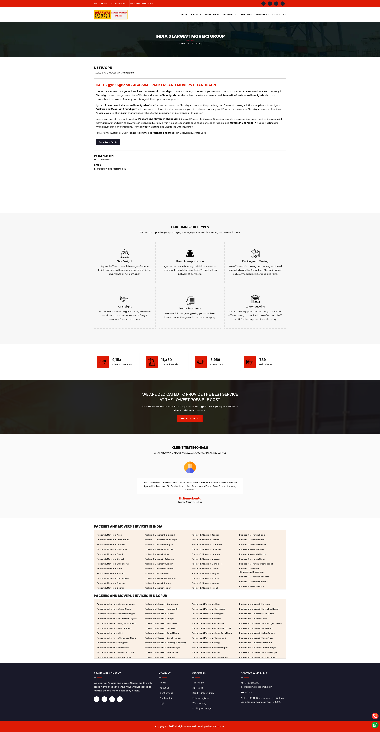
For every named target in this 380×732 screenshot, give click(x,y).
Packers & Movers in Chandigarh (113, 578)
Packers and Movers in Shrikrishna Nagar (259, 609)
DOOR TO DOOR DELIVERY (141, 3)
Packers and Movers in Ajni (109, 633)
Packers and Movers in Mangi (206, 642)
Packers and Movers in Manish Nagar (210, 647)
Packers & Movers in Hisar (156, 573)
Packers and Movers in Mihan (206, 604)
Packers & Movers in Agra (109, 534)
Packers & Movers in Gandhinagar (160, 539)
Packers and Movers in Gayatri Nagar (162, 638)
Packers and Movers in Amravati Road (115, 652)
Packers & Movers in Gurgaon (158, 563)
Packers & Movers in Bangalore (112, 549)
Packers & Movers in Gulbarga (159, 559)
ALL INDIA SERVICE (119, 3)
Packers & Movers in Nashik (205, 587)
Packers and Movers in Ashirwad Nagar (116, 604)
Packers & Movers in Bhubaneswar (113, 563)
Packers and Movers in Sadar (253, 618)
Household (229, 14)
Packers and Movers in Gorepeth (160, 657)
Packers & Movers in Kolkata (205, 539)
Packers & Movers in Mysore (205, 578)
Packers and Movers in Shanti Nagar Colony (260, 623)
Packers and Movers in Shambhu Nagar (258, 652)
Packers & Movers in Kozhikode (207, 544)
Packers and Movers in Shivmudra (255, 642)
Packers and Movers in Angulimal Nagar (116, 623)
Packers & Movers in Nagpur (205, 573)
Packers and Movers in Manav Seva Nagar (212, 633)
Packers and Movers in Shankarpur (256, 628)
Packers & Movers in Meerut (205, 568)
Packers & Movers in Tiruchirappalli (256, 563)
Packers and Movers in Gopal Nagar (161, 633)
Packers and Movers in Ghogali (159, 618)
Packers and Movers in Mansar (206, 618)
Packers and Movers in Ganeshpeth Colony (165, 642)
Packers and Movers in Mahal (206, 652)
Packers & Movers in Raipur (252, 534)
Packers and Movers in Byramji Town (114, 657)
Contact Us (279, 14)
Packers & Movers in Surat (252, 549)
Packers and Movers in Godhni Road (161, 623)
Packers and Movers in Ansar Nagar (114, 609)
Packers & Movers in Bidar (109, 568)
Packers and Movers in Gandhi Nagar (162, 647)
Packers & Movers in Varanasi (253, 581)
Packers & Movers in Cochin (110, 587)
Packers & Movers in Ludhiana (206, 549)
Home (184, 14)
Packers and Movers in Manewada (208, 623)
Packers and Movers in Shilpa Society (257, 633)
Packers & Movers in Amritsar (111, 544)
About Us (196, 14)
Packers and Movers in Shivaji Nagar (256, 638)
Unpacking (246, 14)
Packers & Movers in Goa (156, 554)
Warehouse (262, 14)
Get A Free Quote (108, 142)
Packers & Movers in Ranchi (252, 544)
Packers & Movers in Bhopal (110, 559)
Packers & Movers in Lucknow (206, 554)
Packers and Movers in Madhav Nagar (210, 657)
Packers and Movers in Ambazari (113, 647)
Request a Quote (189, 418)
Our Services (212, 14)
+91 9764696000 (102, 159)
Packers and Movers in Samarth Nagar (258, 657)
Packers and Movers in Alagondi (112, 642)
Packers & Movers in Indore (157, 583)
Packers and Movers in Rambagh (255, 604)
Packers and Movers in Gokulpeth (160, 628)
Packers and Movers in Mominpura (208, 609)
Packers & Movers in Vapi (251, 586)
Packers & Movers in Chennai (111, 583)
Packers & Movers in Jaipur (157, 587)
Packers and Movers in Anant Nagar (114, 628)
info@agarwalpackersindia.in (110, 168)
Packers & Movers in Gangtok (158, 544)
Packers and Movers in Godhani (159, 613)
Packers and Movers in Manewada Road (211, 628)
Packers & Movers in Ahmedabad (113, 539)
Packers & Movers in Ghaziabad (159, 549)
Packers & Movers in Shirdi (252, 559)
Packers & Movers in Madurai (206, 559)
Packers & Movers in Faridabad (159, 534)
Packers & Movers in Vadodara (254, 576)
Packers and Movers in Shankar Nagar (257, 647)
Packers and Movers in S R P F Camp (256, 613)
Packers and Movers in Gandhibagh (161, 652)
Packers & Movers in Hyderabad (159, 578)
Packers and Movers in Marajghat (208, 613)
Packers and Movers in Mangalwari (209, 638)
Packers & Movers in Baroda (110, 554)
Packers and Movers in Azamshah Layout (117, 618)
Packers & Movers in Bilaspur (111, 573)
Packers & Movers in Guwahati (159, 568)
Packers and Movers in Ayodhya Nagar (116, 613)
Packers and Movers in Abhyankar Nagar (116, 638)
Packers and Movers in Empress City (161, 609)
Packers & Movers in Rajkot (252, 539)
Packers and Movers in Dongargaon (161, 604)
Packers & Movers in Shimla (252, 554)
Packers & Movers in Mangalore (207, 563)
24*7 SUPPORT (100, 3)
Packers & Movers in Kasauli (205, 534)
